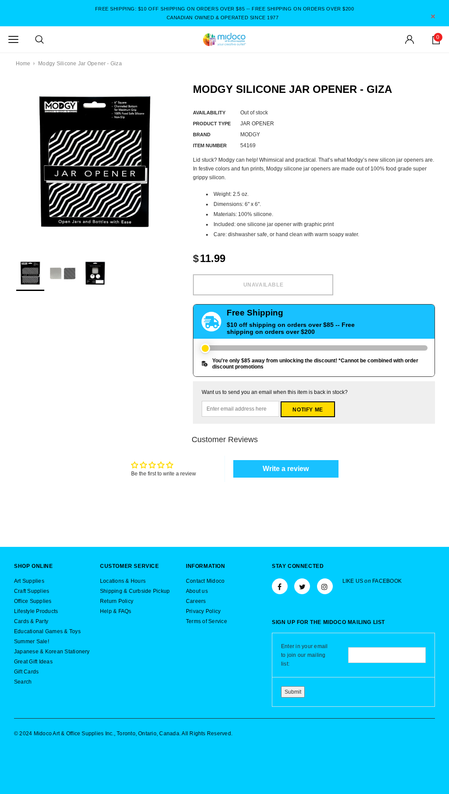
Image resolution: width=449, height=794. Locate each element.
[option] (94, 163)
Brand (201, 134)
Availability (209, 112)
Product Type (212, 123)
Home (23, 63)
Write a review (286, 468)
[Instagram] (325, 586)
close (433, 16)
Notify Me (307, 410)
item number (210, 145)
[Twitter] (302, 586)
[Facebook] (280, 586)
